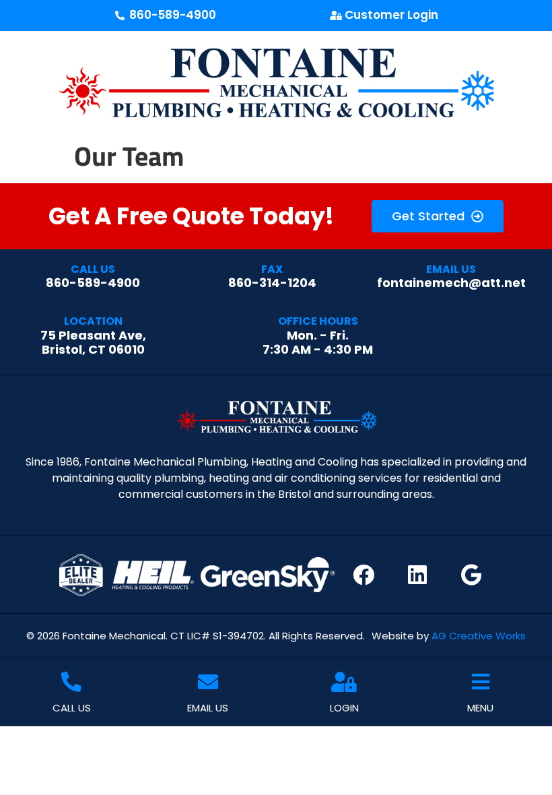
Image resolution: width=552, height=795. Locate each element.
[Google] (471, 574)
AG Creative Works (479, 636)
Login (344, 708)
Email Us (207, 708)
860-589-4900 (93, 276)
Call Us (72, 708)
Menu (480, 708)
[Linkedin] (417, 574)
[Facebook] (363, 574)
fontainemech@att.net (451, 276)
